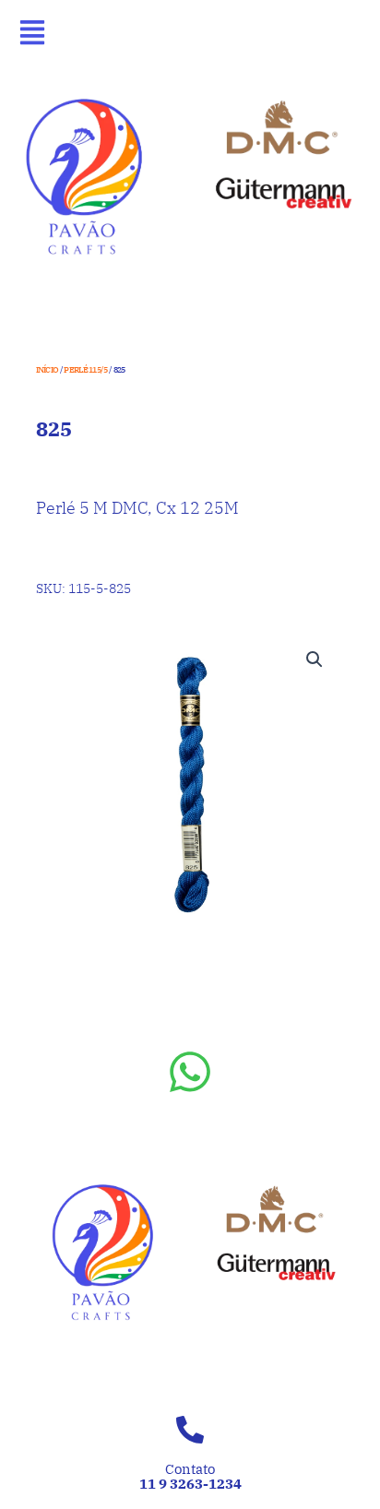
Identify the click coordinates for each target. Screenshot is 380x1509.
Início (47, 369)
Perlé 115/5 (85, 369)
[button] (314, 659)
